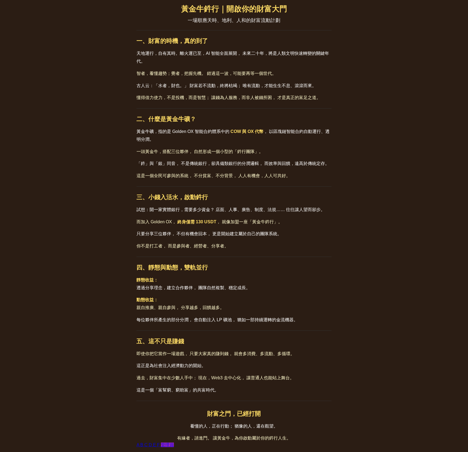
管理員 (167, 445)
